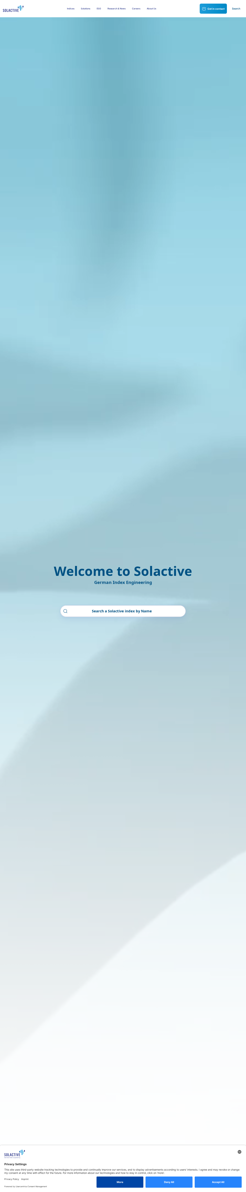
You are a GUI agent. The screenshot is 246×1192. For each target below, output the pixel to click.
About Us (151, 8)
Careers (136, 8)
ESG (99, 8)
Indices (70, 8)
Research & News (117, 8)
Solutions (85, 8)
